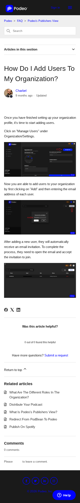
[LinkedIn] (18, 310)
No (51, 334)
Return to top (13, 370)
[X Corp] (12, 310)
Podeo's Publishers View (43, 20)
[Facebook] (6, 310)
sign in (17, 461)
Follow (12, 103)
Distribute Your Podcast (25, 404)
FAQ (20, 20)
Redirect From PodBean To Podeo (33, 419)
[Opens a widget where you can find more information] (64, 495)
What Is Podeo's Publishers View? (33, 412)
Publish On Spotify (22, 427)
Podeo (8, 20)
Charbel (21, 90)
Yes (29, 334)
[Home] (16, 13)
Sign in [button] (56, 7)
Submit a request (56, 355)
